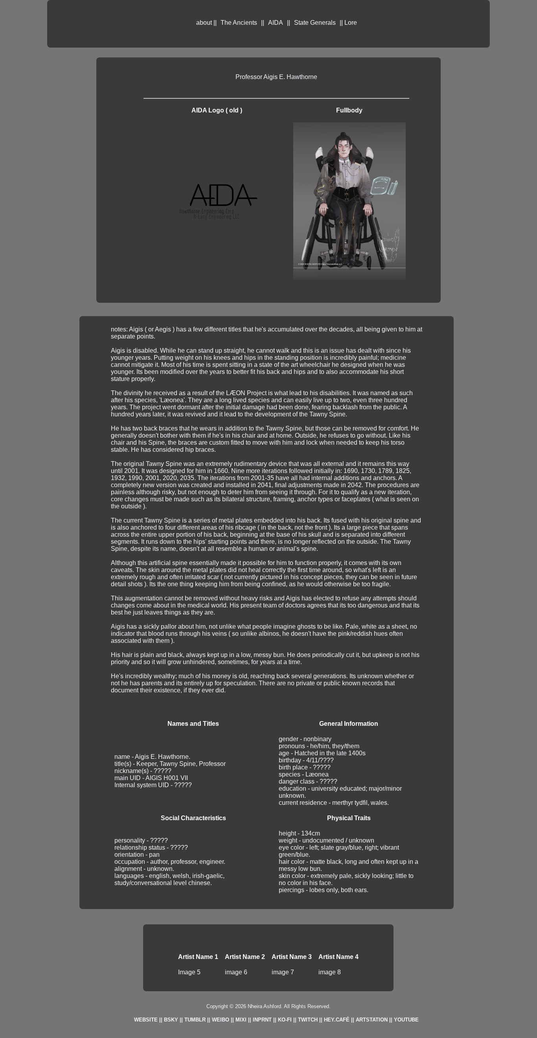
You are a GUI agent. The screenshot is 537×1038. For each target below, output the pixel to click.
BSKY (171, 1020)
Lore (350, 22)
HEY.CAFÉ (336, 1020)
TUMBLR (195, 1020)
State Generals (315, 22)
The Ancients (239, 22)
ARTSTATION (372, 1020)
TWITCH (308, 1020)
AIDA (275, 22)
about (204, 22)
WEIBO (220, 1020)
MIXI (240, 1020)
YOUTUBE (406, 1020)
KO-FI (285, 1020)
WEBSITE (146, 1020)
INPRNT (262, 1020)
